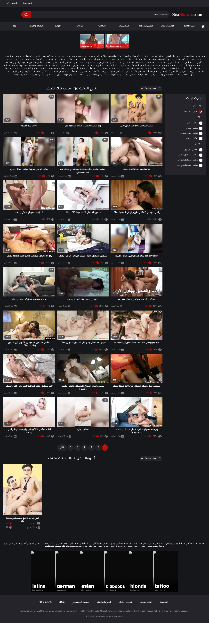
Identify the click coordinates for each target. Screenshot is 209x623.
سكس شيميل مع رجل (187, 160)
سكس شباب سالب (62, 63)
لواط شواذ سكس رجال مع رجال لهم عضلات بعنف (178, 56)
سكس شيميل (191, 150)
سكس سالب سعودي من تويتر (174, 75)
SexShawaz (100, 617)
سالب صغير (174, 69)
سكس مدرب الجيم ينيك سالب (106, 71)
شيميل (198, 144)
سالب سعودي (79, 56)
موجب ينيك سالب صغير (39, 59)
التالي (62, 448)
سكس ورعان (192, 138)
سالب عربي (114, 68)
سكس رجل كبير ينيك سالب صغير (34, 56)
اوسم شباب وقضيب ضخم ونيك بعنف (28, 75)
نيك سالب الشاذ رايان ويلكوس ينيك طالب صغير (114, 56)
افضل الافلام (167, 26)
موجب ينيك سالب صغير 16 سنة (89, 68)
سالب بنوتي (8, 57)
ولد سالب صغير (117, 63)
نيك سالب (18, 69)
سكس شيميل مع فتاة (187, 165)
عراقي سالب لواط (147, 75)
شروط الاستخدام (81, 602)
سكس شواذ (192, 128)
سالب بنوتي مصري (15, 60)
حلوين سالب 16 (112, 60)
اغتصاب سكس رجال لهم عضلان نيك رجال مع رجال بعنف (35, 66)
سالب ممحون (128, 69)
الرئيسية (203, 26)
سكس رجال (192, 123)
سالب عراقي (65, 66)
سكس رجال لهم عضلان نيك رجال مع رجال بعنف (146, 63)
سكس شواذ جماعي (189, 133)
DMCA (61, 602)
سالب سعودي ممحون (58, 68)
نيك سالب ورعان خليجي (91, 59)
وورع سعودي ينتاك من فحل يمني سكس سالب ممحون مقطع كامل (159, 71)
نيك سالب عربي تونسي (66, 59)
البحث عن (197, 106)
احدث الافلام (189, 26)
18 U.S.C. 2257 (46, 602)
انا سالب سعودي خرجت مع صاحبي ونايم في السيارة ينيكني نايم (151, 65)
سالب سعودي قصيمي (34, 68)
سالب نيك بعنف (190, 112)
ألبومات (79, 26)
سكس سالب (130, 75)
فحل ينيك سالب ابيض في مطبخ (69, 71)
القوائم (58, 26)
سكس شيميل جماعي (188, 155)
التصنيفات (124, 26)
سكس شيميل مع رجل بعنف (151, 68)
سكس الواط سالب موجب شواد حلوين (91, 63)
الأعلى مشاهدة (146, 26)
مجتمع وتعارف (36, 26)
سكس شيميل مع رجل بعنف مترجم (168, 59)
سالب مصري (196, 60)
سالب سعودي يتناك (195, 65)
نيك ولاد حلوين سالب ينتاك (133, 59)
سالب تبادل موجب (70, 75)
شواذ (199, 117)
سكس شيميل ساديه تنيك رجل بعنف (24, 62)
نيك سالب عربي (175, 62)
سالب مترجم (79, 65)
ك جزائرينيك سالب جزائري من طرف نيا (103, 66)
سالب (146, 56)
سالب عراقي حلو (62, 57)
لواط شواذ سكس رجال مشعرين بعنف (101, 75)
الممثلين (102, 26)
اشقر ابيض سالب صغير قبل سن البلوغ (30, 72)
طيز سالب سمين (54, 75)
